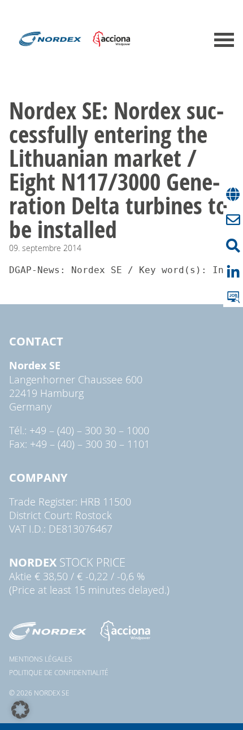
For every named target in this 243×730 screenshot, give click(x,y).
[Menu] (224, 40)
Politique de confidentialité (59, 672)
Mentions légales (40, 658)
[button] (20, 709)
